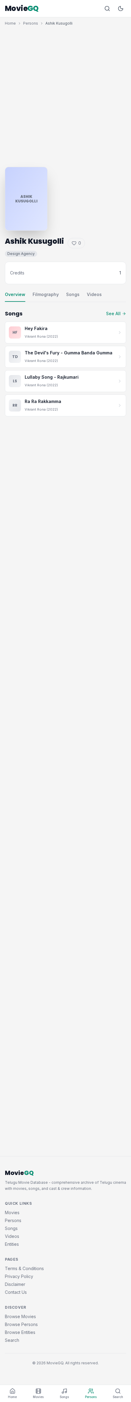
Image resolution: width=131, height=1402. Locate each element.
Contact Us (16, 1292)
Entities (12, 1244)
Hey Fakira (36, 328)
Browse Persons (21, 1324)
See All (113, 313)
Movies (12, 1212)
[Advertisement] (65, 94)
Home (10, 23)
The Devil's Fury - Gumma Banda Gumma (68, 352)
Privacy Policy (19, 1276)
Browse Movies (20, 1316)
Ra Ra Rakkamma (43, 401)
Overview (15, 294)
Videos (94, 294)
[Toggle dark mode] (120, 8)
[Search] (107, 8)
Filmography (46, 294)
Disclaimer (15, 1284)
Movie (22, 8)
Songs (73, 294)
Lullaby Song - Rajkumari (52, 377)
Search (12, 1340)
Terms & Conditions (24, 1268)
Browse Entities (20, 1332)
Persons (30, 23)
